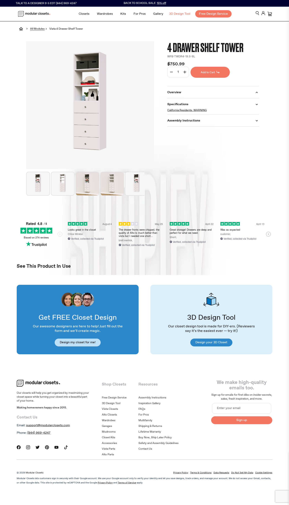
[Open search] (257, 13)
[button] (38, 184)
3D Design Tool (179, 14)
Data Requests (221, 473)
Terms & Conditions (201, 473)
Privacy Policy (180, 473)
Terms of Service (127, 482)
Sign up (241, 420)
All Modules (37, 29)
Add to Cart (208, 72)
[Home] (21, 31)
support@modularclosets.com (48, 425)
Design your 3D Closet (211, 342)
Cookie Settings (263, 473)
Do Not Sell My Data (242, 473)
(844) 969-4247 (39, 433)
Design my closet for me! (78, 342)
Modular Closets (34, 472)
